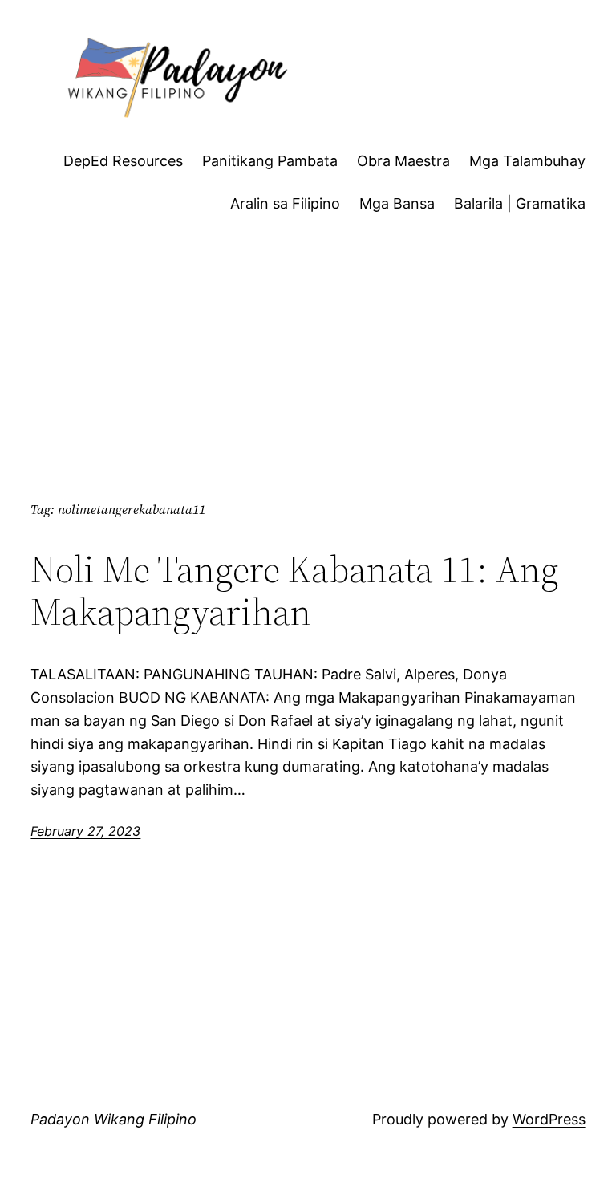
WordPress (549, 1119)
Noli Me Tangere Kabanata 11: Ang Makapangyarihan (294, 590)
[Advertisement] (308, 370)
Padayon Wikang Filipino (113, 1119)
